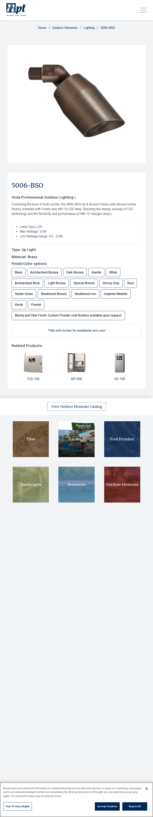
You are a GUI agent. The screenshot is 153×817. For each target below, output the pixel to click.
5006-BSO (108, 28)
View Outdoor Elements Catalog (76, 406)
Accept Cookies (107, 806)
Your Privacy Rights (17, 806)
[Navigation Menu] (143, 10)
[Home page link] (16, 10)
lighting (89, 28)
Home (42, 28)
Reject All (135, 806)
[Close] (146, 788)
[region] (76, 799)
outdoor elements (64, 28)
